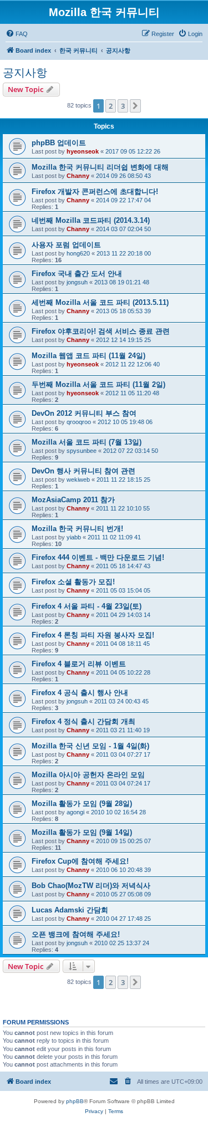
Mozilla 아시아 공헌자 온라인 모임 (88, 775)
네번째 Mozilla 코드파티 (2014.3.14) (91, 220)
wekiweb (78, 479)
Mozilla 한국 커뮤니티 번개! (77, 528)
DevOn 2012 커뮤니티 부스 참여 (84, 413)
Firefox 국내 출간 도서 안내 (77, 273)
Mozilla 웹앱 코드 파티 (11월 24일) (88, 355)
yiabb (74, 537)
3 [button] (123, 106)
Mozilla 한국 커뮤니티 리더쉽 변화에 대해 (100, 167)
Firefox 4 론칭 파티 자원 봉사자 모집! (93, 635)
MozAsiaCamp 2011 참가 (73, 500)
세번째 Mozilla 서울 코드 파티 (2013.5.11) (100, 302)
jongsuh (77, 282)
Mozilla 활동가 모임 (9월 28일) (82, 803)
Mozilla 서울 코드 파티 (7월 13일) (86, 442)
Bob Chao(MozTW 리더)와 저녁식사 (91, 885)
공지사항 (25, 73)
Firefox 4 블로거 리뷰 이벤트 (79, 664)
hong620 (78, 253)
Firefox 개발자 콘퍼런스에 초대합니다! (95, 191)
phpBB (75, 1101)
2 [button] (111, 106)
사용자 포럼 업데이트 (66, 245)
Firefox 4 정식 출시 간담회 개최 (83, 721)
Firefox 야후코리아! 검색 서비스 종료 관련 (101, 331)
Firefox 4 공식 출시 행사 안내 (80, 692)
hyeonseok (83, 151)
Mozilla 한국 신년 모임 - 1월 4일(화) (90, 746)
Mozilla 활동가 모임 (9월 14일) (82, 832)
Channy (78, 175)
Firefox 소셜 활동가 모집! (73, 582)
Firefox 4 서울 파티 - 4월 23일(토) (86, 606)
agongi (75, 812)
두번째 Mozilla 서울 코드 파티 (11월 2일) (98, 384)
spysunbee (82, 450)
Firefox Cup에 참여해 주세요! (80, 861)
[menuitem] (17, 33)
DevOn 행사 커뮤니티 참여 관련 (83, 471)
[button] (135, 106)
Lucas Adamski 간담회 (70, 910)
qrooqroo (79, 422)
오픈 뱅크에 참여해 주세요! (76, 934)
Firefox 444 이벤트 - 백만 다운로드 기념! (98, 557)
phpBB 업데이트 (59, 143)
